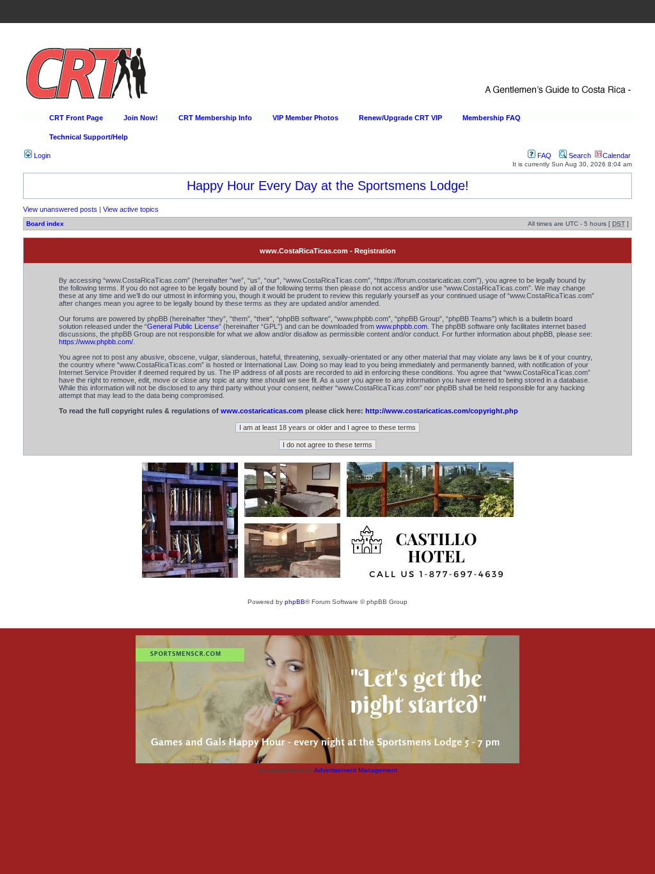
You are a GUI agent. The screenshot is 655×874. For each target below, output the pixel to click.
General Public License (183, 326)
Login (41, 155)
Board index (45, 223)
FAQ (543, 155)
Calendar (617, 155)
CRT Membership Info (215, 118)
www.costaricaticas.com (262, 411)
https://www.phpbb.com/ (96, 342)
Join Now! (140, 118)
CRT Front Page (76, 118)
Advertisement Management (355, 770)
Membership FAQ (491, 118)
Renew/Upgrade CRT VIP (400, 118)
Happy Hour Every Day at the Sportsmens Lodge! (328, 186)
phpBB (295, 601)
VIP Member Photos (305, 118)
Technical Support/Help (88, 137)
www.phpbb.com (401, 326)
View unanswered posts (60, 209)
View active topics (131, 209)
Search (579, 155)
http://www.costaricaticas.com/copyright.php (441, 411)
